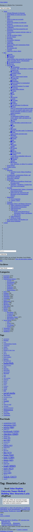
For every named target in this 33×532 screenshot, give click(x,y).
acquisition (10, 423)
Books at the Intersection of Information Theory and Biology (23, 212)
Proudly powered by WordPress (9, 520)
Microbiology (11, 318)
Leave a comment (5, 516)
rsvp (7, 473)
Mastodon (6, 368)
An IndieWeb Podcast (14, 62)
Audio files (14, 78)
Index (8, 16)
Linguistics (7, 298)
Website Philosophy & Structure (16, 13)
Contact (6, 222)
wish (5, 479)
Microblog (11, 56)
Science (6, 310)
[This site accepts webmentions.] (15, 523)
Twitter (6, 401)
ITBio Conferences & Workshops (20, 205)
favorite (6, 443)
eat (7, 440)
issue (7, 447)
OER (5, 376)
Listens (22, 129)
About (5, 11)
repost (7, 471)
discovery (6, 348)
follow (8, 445)
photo (8, 460)
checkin (11, 434)
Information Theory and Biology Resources (19, 203)
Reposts (14, 148)
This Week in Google (8, 397)
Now (15, 18)
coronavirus (6, 345)
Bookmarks (20, 82)
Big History (10, 312)
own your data (7, 378)
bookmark (11, 431)
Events (9, 323)
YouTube (7, 413)
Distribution (10, 283)
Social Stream (11, 165)
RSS (5, 391)
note (9, 457)
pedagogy (6, 379)
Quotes (13, 139)
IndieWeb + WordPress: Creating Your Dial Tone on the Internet (21, 185)
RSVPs (16, 152)
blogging (6, 340)
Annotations (16, 72)
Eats (12, 94)
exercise (7, 442)
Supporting (19, 32)
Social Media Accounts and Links (16, 14)
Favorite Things (11, 37)
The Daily (7, 395)
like (8, 452)
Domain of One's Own (9, 350)
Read (5, 509)
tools (5, 399)
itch (5, 449)
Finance (9, 285)
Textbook (9, 202)
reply (8, 468)
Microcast (11, 64)
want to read (7, 404)
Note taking (7, 306)
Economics (7, 276)
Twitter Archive (11, 167)
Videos (21, 156)
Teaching (9, 188)
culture (5, 347)
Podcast (6, 307)
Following (16, 21)
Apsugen (9, 49)
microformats (7, 371)
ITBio (5, 367)
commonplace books (10, 344)
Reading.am (12, 511)
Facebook (7, 355)
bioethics (17, 509)
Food (5, 291)
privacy (5, 384)
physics (5, 381)
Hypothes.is (7, 361)
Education (6, 277)
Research (6, 168)
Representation (11, 290)
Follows (19, 104)
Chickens (17, 88)
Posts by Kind (11, 65)
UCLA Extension (15, 199)
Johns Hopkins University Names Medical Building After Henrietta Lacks (15, 491)
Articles (19, 75)
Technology (7, 328)
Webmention (8, 410)
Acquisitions (22, 68)
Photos (14, 136)
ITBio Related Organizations (19, 207)
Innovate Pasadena (7, 365)
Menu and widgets (5, 8)
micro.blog (7, 370)
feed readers (7, 357)
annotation (10, 425)
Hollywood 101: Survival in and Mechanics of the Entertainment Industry (20, 194)
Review (6, 309)
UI (4, 403)
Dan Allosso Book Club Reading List (17, 219)
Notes (19, 133)
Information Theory (12, 317)
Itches (21, 117)
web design (6, 406)
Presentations (10, 180)
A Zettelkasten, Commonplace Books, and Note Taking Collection (19, 175)
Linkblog (19, 59)
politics (5, 383)
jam (6, 450)
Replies (13, 145)
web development (8, 408)
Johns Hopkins (4, 511)
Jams (21, 122)
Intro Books (17, 215)
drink (7, 438)
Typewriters (7, 330)
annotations (6, 339)
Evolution (9, 315)
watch (10, 476)
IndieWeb (9, 170)
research (5, 389)
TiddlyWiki (18, 44)
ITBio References (15, 216)
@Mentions (17, 28)
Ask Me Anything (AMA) (14, 35)
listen (9, 455)
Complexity (10, 314)
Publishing (10, 288)
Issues (22, 110)
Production (10, 287)
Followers (17, 24)
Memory (6, 303)
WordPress (7, 331)
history (6, 359)
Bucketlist (10, 38)
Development (11, 282)
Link (1, 508)
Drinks (13, 91)
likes (13, 126)
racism (5, 387)
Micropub (6, 373)
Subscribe (9, 54)
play (6, 462)
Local (5, 299)
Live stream (10, 325)
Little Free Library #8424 (14, 51)
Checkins (20, 85)
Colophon (10, 41)
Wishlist (14, 160)
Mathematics (10, 197)
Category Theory (15, 200)
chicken (7, 436)
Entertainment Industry (10, 279)
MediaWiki (12, 47)
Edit (8, 322)
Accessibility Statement (13, 40)
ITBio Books (14, 210)
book (1, 514)
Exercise (14, 98)
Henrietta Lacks (25, 509)
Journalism (7, 296)
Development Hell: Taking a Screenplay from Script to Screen (22, 190)
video (5, 474)
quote (6, 463)
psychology (6, 386)
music (5, 375)
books (5, 342)
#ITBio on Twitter (16, 218)
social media (9, 393)
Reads (13, 142)
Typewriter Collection (13, 178)
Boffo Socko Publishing (13, 221)
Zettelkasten (7, 415)
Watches (21, 163)
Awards (9, 280)
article (9, 427)
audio (6, 429)
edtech (5, 353)
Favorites (14, 101)
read (10, 465)
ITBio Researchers (16, 208)
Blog (5, 52)
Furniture (6, 293)
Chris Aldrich (3, 2)
